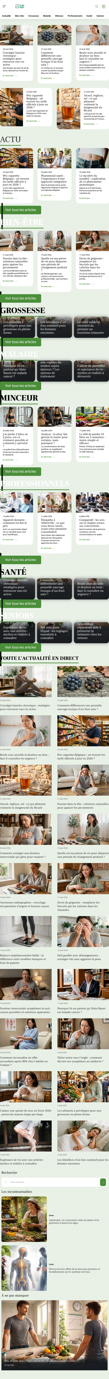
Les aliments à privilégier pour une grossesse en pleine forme (17, 327)
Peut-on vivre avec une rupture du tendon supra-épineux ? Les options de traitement (52, 367)
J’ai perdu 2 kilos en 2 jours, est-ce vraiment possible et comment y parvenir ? (15, 440)
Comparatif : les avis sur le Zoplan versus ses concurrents (92, 523)
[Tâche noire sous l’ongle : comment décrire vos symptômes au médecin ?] (83, 1033)
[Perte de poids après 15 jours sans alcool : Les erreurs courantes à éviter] (54, 1335)
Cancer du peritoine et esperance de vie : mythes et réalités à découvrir (91, 371)
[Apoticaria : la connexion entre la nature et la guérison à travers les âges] (24, 1219)
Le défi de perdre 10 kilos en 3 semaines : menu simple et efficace (92, 438)
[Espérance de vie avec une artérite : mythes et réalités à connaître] (26, 1136)
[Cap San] (20, 6)
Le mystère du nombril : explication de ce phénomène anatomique (92, 180)
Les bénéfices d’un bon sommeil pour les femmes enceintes (53, 327)
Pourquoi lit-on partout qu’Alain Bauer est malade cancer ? (15, 371)
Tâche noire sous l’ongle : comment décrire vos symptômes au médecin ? (80, 1059)
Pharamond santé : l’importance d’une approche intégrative (54, 179)
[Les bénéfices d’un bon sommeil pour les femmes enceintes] (83, 1136)
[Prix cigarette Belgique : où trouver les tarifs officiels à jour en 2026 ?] (83, 730)
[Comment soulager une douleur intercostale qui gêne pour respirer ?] (26, 829)
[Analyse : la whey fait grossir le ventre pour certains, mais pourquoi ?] (54, 417)
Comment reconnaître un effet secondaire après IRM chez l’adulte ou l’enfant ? (24, 1061)
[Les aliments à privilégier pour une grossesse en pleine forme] (83, 1086)
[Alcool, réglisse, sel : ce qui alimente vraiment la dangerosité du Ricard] (68, 108)
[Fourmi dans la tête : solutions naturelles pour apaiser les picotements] (83, 780)
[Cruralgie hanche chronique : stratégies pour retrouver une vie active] (26, 681)
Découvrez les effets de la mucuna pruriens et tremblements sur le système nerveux (74, 1270)
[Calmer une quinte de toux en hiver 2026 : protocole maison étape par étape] (26, 1086)
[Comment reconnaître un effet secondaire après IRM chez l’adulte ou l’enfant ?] (26, 1033)
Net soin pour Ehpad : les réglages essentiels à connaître (54, 632)
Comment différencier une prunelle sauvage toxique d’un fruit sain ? (52, 59)
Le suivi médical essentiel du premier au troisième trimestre (90, 327)
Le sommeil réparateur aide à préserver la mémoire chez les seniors (89, 631)
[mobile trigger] (5, 6)
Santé (51, 1215)
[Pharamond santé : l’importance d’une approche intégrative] (54, 158)
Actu (10, 140)
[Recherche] (97, 6)
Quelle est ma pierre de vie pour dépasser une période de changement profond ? (54, 264)
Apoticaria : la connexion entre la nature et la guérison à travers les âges (74, 1221)
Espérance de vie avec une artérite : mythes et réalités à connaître (16, 632)
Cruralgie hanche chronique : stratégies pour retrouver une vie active (14, 59)
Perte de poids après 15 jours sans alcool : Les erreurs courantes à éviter (40, 1361)
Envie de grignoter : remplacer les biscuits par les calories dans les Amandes (91, 264)
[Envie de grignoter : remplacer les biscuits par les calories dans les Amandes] (83, 878)
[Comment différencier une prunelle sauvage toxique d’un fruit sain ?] (54, 35)
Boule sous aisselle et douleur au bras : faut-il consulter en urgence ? (92, 57)
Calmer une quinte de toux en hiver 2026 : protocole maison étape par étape (25, 1112)
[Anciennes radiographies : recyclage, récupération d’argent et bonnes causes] (26, 878)
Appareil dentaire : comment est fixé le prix (15, 523)
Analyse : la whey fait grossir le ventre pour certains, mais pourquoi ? (54, 438)
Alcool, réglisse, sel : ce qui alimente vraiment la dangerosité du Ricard (94, 103)
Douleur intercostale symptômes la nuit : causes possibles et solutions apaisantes (25, 1010)
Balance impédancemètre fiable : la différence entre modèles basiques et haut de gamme (23, 959)
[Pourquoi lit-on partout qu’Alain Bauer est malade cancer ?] (83, 984)
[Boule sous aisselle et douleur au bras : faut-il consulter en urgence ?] (26, 730)
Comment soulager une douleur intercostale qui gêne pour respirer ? (23, 855)
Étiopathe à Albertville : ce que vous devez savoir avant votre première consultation (54, 526)
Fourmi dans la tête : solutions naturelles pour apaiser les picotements (15, 263)
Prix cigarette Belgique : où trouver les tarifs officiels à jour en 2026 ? (37, 101)
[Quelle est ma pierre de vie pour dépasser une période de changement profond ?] (54, 241)
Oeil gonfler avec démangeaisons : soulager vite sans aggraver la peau (79, 957)
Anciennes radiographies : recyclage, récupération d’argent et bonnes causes (24, 904)
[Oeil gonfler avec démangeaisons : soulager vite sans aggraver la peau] (83, 931)
